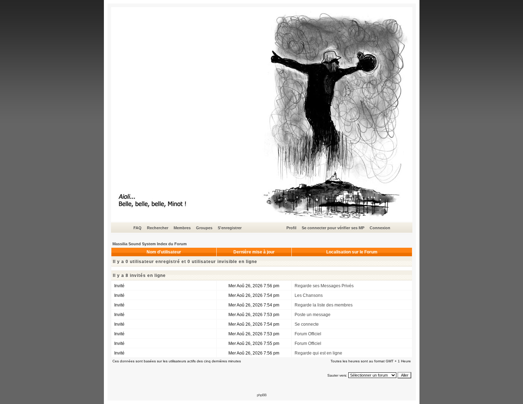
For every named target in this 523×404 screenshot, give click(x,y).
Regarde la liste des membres (324, 305)
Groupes (204, 228)
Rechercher (157, 228)
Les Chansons (309, 295)
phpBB (261, 395)
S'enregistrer (230, 228)
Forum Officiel (308, 333)
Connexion (380, 228)
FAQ (137, 228)
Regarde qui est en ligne (318, 353)
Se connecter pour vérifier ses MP (333, 228)
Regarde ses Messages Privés (324, 285)
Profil (291, 228)
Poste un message (313, 314)
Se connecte (307, 324)
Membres (182, 228)
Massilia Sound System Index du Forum (149, 244)
